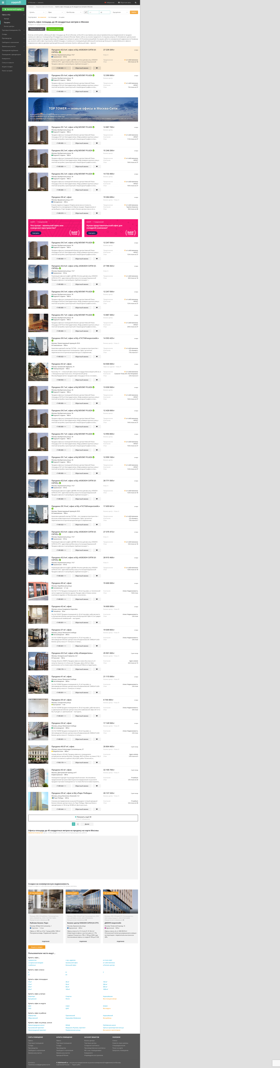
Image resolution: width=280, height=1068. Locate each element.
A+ (29, 975)
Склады (30, 1045)
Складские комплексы (91, 1045)
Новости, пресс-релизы (120, 1043)
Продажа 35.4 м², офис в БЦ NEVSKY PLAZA (72, 75)
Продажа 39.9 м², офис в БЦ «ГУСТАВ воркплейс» (75, 338)
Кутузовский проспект (36, 1028)
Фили (68, 999)
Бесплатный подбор (14, 9)
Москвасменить (36, 3)
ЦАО (67, 1008)
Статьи (114, 1041)
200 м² (105, 984)
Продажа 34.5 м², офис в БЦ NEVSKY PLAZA (72, 242)
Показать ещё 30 (83, 818)
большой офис (71, 965)
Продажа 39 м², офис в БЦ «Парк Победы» (72, 793)
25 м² (30, 989)
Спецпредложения (118, 1045)
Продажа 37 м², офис (62, 630)
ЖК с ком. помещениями (92, 1050)
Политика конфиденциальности (39, 1065)
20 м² (30, 987)
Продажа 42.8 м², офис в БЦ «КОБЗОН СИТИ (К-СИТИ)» (74, 50)
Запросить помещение (120, 1050)
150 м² (105, 982)
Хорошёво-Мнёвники (73, 1018)
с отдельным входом (35, 963)
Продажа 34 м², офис (62, 723)
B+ (66, 975)
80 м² (67, 987)
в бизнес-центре (109, 965)
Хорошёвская (108, 996)
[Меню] (3, 2)
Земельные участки (35, 1053)
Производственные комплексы (94, 1048)
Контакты (31, 1063)
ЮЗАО (105, 1006)
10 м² (30, 982)
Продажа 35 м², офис (62, 700)
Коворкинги (88, 1053)
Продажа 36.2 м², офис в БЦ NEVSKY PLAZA (72, 150)
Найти (134, 12)
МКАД (68, 1025)
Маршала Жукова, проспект (76, 1028)
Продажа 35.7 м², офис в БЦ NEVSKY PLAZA (72, 127)
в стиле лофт (107, 960)
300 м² (105, 987)
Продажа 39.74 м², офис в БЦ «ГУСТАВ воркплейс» (76, 506)
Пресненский (70, 1015)
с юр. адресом (70, 960)
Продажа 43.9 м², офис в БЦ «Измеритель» (72, 653)
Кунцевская (32, 999)
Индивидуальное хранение (93, 1055)
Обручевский (33, 1018)
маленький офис (72, 963)
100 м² (68, 989)
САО (29, 1008)
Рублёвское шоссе (109, 1025)
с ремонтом (32, 960)
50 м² (67, 984)
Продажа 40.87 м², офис (63, 746)
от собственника (109, 963)
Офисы (30, 1041)
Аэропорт (31, 996)
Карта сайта (76, 1065)
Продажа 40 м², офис (62, 583)
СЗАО (67, 1006)
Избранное (110, 3)
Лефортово (32, 1015)
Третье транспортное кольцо (113, 1028)
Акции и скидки (36, 947)
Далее (87, 824)
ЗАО (29, 1006)
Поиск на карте (117, 1048)
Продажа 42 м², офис (62, 364)
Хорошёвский (108, 1015)
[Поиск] (135, 2)
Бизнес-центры (89, 1041)
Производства (33, 1048)
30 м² (67, 982)
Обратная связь (125, 3)
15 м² (30, 984)
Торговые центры (90, 1043)
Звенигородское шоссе (36, 1025)
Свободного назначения (36, 1050)
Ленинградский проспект (37, 1030)
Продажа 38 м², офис (62, 197)
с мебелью (32, 965)
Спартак (69, 996)
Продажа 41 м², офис (62, 676)
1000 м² (105, 989)
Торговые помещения (35, 1043)
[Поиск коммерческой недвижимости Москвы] (16, 2)
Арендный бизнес (62, 1055)
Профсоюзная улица (73, 1030)
